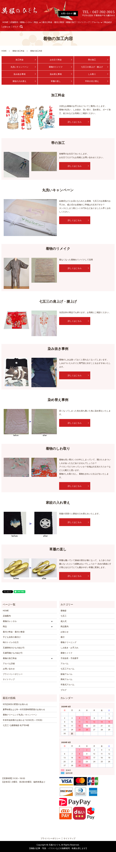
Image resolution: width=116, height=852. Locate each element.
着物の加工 (71, 22)
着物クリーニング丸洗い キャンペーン (20, 714)
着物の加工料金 (18, 51)
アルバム (96, 22)
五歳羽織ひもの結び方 (13, 653)
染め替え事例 (56, 74)
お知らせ (6, 26)
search (22, 26)
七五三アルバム (67, 668)
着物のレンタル (10, 621)
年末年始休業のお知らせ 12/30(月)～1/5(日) (22, 720)
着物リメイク (66, 653)
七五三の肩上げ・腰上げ (92, 67)
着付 (63, 637)
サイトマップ (84, 22)
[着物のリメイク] (16, 273)
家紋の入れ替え (19, 81)
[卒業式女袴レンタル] (30, 422)
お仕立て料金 (56, 59)
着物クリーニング (68, 642)
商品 (36, 22)
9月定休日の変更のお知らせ (15, 704)
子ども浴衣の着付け (12, 637)
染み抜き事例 (19, 74)
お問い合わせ (9, 668)
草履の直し (56, 81)
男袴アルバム (66, 679)
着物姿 (63, 610)
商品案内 (64, 626)
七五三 (63, 616)
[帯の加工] (16, 164)
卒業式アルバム (67, 684)
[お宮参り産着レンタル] (16, 319)
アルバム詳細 (9, 663)
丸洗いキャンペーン (19, 67)
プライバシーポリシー (13, 674)
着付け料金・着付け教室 (53, 22)
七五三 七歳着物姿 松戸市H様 (16, 725)
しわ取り (92, 74)
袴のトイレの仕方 (11, 642)
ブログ (15, 26)
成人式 (63, 621)
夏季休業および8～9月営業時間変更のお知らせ (24, 709)
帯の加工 (92, 59)
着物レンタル (26, 22)
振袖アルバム (66, 674)
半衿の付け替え (92, 81)
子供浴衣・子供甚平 (69, 658)
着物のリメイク (56, 67)
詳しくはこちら (75, 122)
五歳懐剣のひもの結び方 (14, 647)
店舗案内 (14, 22)
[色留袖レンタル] (30, 217)
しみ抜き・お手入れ (69, 647)
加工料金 (19, 59)
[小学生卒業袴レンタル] (16, 372)
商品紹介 (108, 22)
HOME (5, 22)
